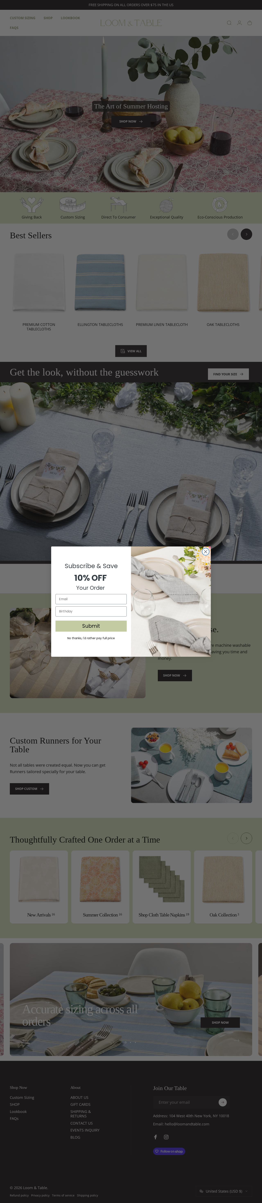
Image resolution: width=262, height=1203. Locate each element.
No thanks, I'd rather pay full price (91, 638)
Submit (91, 626)
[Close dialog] (205, 551)
